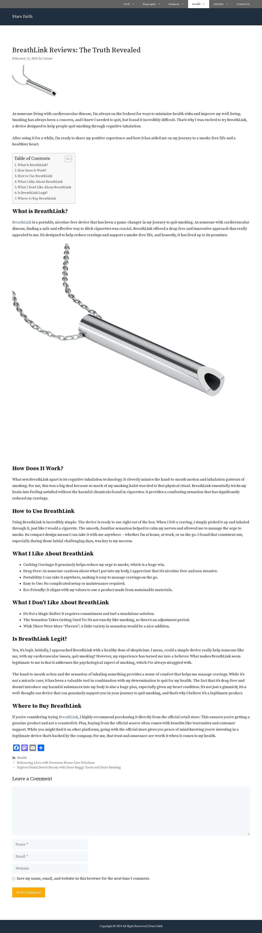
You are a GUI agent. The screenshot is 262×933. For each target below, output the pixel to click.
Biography (149, 4)
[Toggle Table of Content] (66, 158)
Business (174, 4)
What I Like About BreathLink (40, 182)
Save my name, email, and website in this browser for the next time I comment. (83, 878)
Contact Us (243, 4)
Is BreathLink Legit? (33, 193)
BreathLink (21, 222)
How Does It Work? (32, 170)
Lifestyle (218, 4)
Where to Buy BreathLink (37, 198)
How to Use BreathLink (35, 176)
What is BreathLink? (33, 165)
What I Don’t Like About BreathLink (44, 187)
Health (196, 4)
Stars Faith (22, 16)
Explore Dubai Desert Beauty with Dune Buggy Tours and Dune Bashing (69, 767)
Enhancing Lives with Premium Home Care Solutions (56, 763)
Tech (127, 4)
